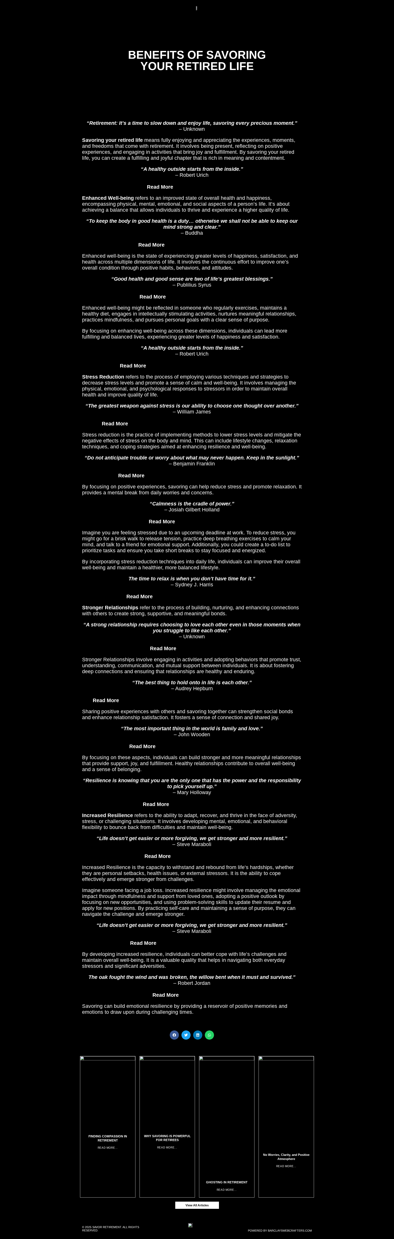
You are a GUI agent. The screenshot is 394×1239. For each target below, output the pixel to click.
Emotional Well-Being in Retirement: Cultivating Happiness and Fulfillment (205, 700)
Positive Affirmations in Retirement (205, 245)
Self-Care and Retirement (205, 521)
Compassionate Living (205, 995)
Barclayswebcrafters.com (290, 1230)
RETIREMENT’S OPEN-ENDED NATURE (206, 943)
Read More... (108, 1147)
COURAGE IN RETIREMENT (205, 856)
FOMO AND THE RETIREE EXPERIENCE (206, 746)
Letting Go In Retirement (206, 648)
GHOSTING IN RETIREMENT (226, 1182)
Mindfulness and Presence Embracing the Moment (206, 366)
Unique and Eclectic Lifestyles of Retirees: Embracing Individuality (205, 423)
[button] (174, 1035)
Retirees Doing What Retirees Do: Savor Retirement (206, 475)
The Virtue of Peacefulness (206, 187)
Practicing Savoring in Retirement (205, 297)
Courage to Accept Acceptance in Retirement (206, 596)
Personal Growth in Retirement (206, 804)
